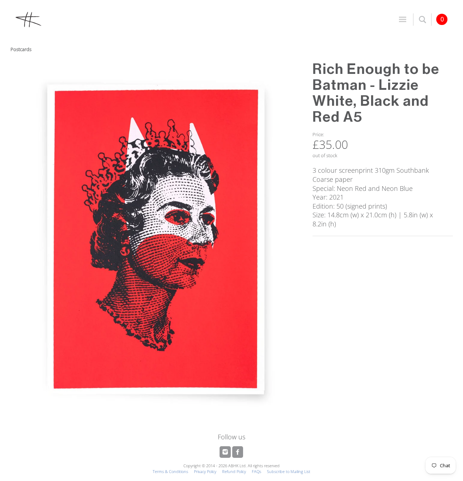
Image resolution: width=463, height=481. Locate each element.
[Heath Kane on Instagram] (226, 452)
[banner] (121, 19)
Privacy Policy (205, 471)
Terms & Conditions (170, 471)
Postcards (20, 49)
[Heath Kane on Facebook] (237, 452)
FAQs (256, 471)
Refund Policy (234, 471)
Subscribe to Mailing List (288, 471)
